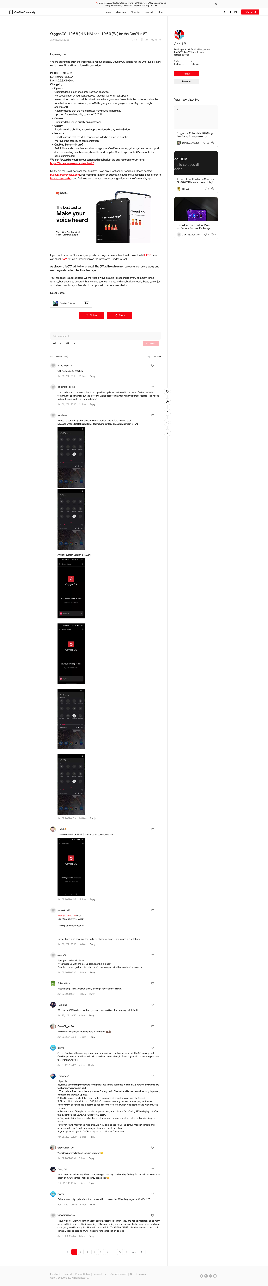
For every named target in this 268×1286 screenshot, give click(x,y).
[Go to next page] (126, 1252)
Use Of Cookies (138, 1274)
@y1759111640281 (67, 915)
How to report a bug (61, 178)
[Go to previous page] (67, 1252)
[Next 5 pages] (114, 1252)
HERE (147, 255)
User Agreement (118, 1274)
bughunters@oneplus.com (65, 174)
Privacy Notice (82, 1274)
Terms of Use (100, 1274)
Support (68, 1274)
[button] (236, 12)
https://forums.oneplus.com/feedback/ (72, 163)
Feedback (55, 1274)
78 (120, 1252)
